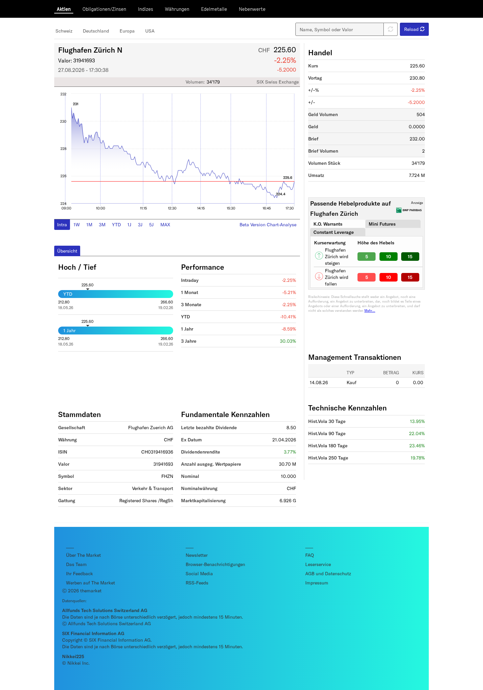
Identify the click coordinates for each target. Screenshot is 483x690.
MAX (165, 224)
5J (151, 224)
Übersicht (67, 251)
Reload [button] (412, 29)
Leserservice (318, 564)
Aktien (64, 9)
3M (102, 224)
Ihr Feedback (79, 573)
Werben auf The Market (90, 582)
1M (89, 224)
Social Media (199, 573)
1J (129, 224)
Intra (62, 224)
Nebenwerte (252, 9)
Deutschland (96, 31)
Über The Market (83, 555)
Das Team (76, 564)
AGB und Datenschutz (328, 573)
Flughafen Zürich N (90, 49)
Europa (127, 31)
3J (140, 224)
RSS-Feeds (197, 582)
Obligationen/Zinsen (104, 9)
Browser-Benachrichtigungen (215, 564)
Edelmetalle (214, 9)
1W (77, 224)
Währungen (177, 9)
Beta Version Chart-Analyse (268, 224)
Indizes (145, 9)
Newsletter (197, 555)
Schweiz (64, 31)
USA (149, 31)
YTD (116, 224)
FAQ (309, 555)
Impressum (316, 582)
